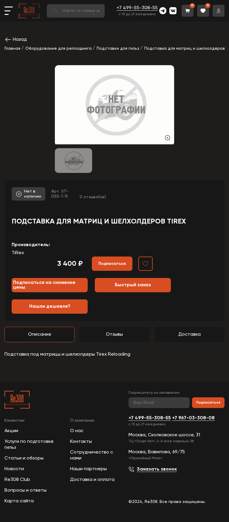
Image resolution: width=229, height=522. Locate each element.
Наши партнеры (88, 469)
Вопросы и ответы (25, 490)
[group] (114, 105)
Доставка (189, 334)
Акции (11, 431)
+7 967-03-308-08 (193, 418)
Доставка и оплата (92, 479)
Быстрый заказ (133, 285)
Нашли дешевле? (49, 306)
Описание (39, 334)
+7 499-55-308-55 (137, 8)
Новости (14, 469)
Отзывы (114, 334)
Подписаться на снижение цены (44, 285)
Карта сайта (19, 501)
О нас (76, 431)
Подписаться (208, 402)
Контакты (81, 441)
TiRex (18, 253)
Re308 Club (17, 479)
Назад (20, 39)
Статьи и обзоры (24, 458)
